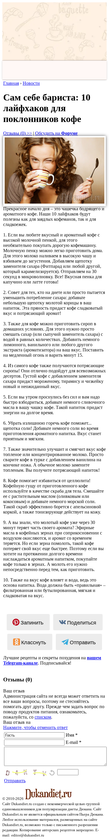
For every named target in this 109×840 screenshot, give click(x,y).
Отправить (15, 780)
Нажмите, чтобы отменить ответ (35, 727)
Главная (11, 83)
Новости (31, 83)
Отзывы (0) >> (17, 133)
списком (43, 717)
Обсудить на (56, 133)
